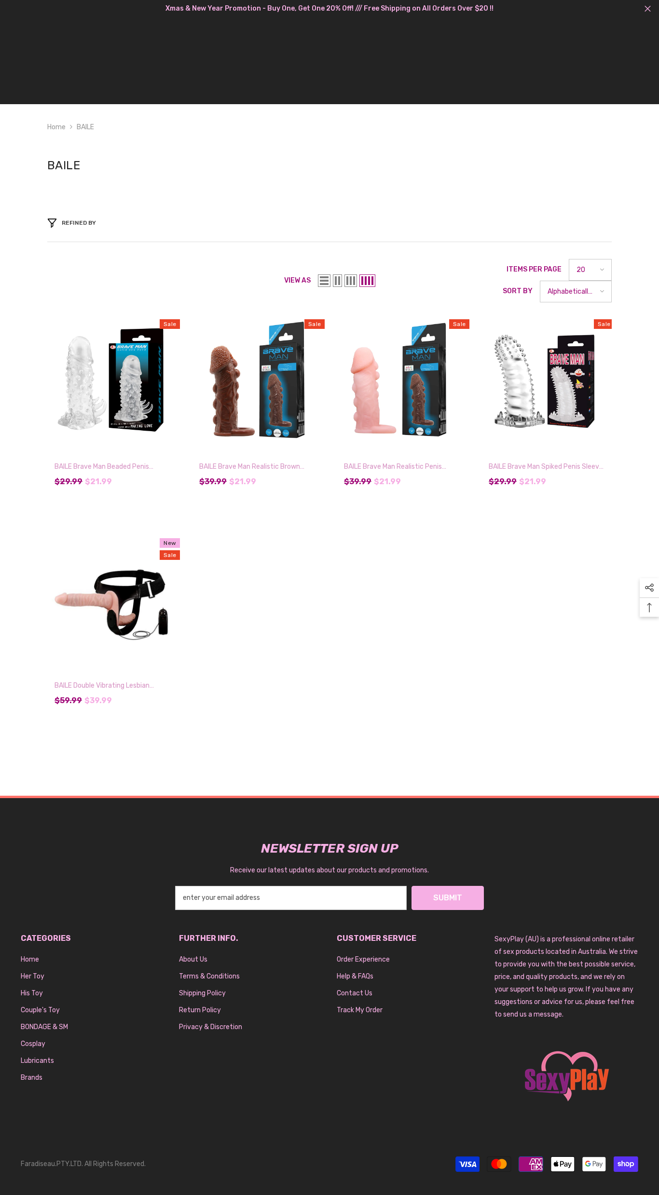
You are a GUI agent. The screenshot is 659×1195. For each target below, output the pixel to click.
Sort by (518, 291)
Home (56, 127)
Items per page (534, 269)
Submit (447, 897)
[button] (324, 280)
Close (648, 9)
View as (297, 280)
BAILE (85, 127)
